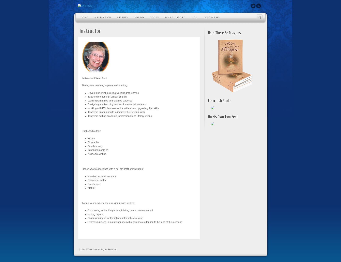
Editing (139, 17)
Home (84, 17)
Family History (175, 17)
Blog (194, 17)
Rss (258, 6)
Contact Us (212, 17)
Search (260, 17)
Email (253, 6)
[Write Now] (85, 6)
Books (154, 17)
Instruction (102, 17)
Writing (122, 17)
